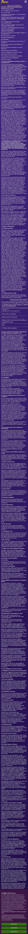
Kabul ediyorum (14, 924)
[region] (14, 911)
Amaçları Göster (14, 931)
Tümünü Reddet (14, 927)
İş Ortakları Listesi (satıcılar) (7, 920)
